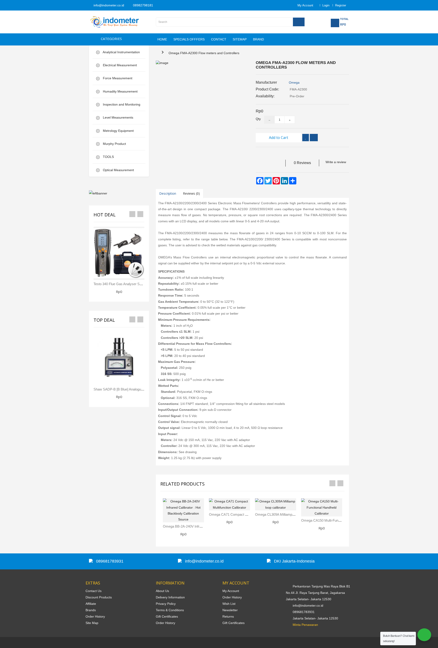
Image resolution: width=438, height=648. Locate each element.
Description (167, 193)
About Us (162, 591)
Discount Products (99, 597)
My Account (230, 591)
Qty (256, 119)
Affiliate (91, 604)
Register (340, 5)
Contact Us (94, 591)
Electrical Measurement (119, 65)
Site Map (92, 623)
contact (218, 39)
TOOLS (108, 157)
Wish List (228, 604)
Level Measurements (117, 117)
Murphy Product (114, 144)
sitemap (240, 39)
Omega (294, 82)
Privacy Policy (166, 604)
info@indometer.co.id (108, 5)
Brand (258, 39)
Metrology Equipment (118, 131)
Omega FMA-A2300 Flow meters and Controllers (204, 53)
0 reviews (302, 163)
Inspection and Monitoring (121, 104)
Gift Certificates (167, 616)
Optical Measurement (118, 170)
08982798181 (142, 5)
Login (325, 5)
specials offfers (189, 39)
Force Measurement (117, 78)
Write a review (336, 162)
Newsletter (230, 610)
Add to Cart (278, 137)
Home (162, 39)
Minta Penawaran (305, 625)
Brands (91, 610)
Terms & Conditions (170, 610)
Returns (228, 616)
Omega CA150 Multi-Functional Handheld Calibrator (339, 520)
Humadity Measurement (120, 91)
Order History (95, 616)
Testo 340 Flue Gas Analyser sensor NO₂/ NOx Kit (131, 284)
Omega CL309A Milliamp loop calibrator (285, 514)
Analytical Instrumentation (121, 52)
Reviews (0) (191, 193)
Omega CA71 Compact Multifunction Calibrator (244, 514)
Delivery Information (170, 597)
